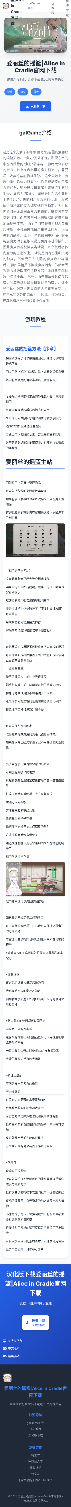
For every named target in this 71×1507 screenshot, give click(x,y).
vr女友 (35, 1474)
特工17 (35, 1455)
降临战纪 (35, 1468)
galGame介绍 (36, 1423)
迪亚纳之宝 (35, 1461)
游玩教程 (35, 1429)
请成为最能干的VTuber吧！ (35, 1480)
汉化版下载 (38, 106)
